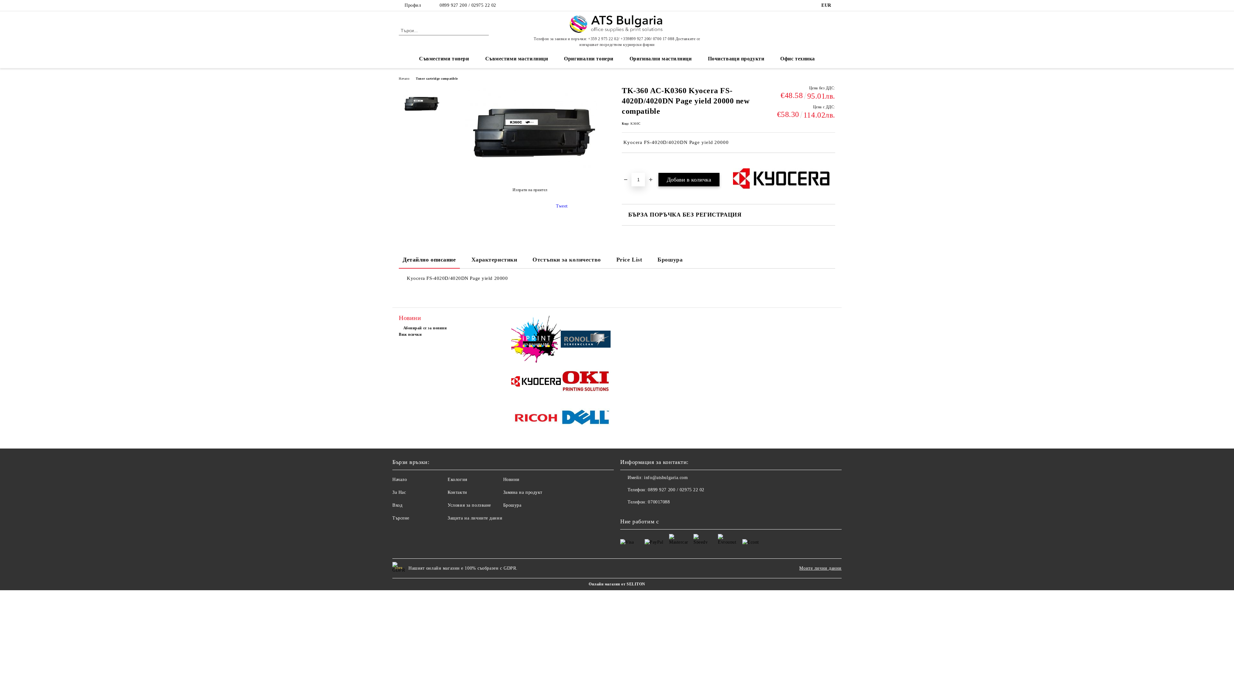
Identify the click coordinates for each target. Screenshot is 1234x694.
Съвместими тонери (444, 58)
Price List (629, 259)
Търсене (400, 518)
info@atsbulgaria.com (666, 477)
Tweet (562, 206)
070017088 (659, 502)
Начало (404, 78)
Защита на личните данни (475, 518)
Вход (397, 505)
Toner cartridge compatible (437, 78)
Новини (511, 479)
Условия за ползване (469, 505)
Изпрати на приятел (530, 190)
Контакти (457, 492)
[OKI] (586, 383)
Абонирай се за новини (425, 328)
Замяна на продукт (523, 492)
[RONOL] (586, 340)
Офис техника (797, 58)
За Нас (399, 492)
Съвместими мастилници (516, 58)
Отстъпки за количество (566, 259)
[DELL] (586, 418)
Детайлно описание (429, 259)
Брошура (670, 259)
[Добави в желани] (634, 164)
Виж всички (410, 334)
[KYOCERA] (536, 382)
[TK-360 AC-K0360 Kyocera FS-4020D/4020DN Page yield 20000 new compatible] (421, 109)
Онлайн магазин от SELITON (617, 584)
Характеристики (494, 259)
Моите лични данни (820, 568)
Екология (457, 479)
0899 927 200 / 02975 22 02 (468, 5)
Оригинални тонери (588, 58)
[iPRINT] (536, 340)
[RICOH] (536, 419)
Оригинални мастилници (661, 58)
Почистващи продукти (736, 58)
